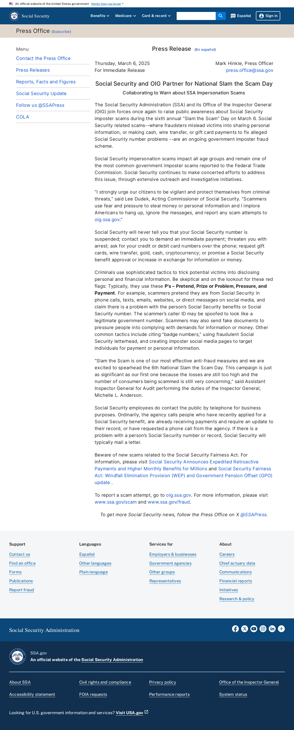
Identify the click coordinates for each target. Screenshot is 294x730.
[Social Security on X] (244, 630)
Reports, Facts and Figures (46, 82)
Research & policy (236, 598)
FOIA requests (93, 694)
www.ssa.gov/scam (116, 502)
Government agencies (170, 563)
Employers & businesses (172, 554)
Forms (15, 571)
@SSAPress (253, 514)
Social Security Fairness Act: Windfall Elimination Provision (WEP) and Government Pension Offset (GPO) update (183, 475)
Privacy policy (162, 682)
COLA (22, 117)
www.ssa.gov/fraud (169, 502)
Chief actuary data (237, 563)
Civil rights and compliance (105, 682)
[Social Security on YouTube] (253, 630)
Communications (235, 571)
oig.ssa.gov (107, 219)
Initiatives (228, 589)
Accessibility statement (32, 694)
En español (205, 49)
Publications (21, 580)
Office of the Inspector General (249, 682)
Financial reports (235, 580)
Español (87, 554)
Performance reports (169, 694)
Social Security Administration (112, 659)
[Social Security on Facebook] (235, 630)
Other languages (95, 563)
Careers (227, 554)
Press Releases (33, 70)
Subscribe (61, 31)
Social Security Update (41, 93)
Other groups (162, 571)
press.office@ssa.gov (249, 70)
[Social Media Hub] (281, 630)
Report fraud (21, 589)
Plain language (93, 571)
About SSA (20, 682)
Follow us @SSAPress (40, 105)
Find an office (22, 563)
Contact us (19, 554)
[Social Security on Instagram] (263, 630)
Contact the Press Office (43, 58)
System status (233, 694)
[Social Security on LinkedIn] (272, 630)
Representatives (165, 580)
